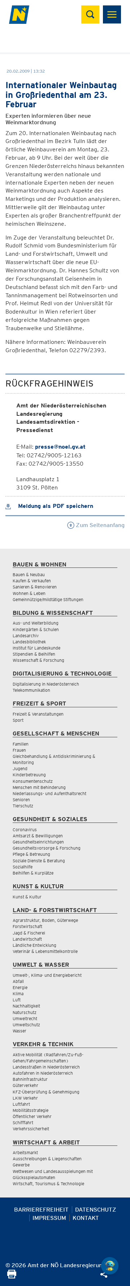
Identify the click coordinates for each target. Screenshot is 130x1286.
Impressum (49, 1217)
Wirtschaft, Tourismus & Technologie (48, 1183)
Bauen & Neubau (29, 574)
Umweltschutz (26, 1024)
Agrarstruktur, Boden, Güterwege (45, 920)
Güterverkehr (25, 1085)
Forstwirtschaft (27, 926)
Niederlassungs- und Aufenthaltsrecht (49, 793)
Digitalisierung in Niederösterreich (46, 684)
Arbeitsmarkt (25, 1152)
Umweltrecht (25, 1018)
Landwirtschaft (27, 939)
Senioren (21, 799)
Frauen (19, 750)
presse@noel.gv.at (60, 446)
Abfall (18, 981)
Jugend (20, 768)
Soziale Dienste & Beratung (39, 860)
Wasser (19, 1030)
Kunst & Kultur (27, 896)
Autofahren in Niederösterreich (43, 1073)
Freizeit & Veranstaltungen (38, 714)
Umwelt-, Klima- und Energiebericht (47, 975)
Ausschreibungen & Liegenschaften (47, 1158)
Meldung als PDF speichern (54, 505)
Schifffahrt (23, 1122)
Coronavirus (25, 829)
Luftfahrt (21, 1104)
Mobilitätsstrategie (30, 1110)
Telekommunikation (31, 690)
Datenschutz (95, 1209)
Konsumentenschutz (33, 781)
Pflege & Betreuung (31, 854)
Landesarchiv (26, 635)
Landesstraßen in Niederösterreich (46, 1067)
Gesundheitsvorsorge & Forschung (47, 848)
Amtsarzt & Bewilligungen (38, 835)
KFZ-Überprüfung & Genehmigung (46, 1092)
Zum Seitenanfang (99, 525)
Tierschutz (23, 805)
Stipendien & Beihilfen (34, 654)
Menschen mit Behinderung (39, 787)
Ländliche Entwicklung (34, 945)
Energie (20, 987)
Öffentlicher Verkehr (32, 1116)
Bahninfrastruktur (30, 1079)
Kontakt (86, 1217)
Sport (18, 720)
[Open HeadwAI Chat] (109, 1265)
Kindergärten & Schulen (36, 629)
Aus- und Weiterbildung (35, 623)
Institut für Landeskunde (36, 648)
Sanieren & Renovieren (35, 587)
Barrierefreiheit (41, 1209)
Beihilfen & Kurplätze (33, 873)
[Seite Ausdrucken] (11, 1276)
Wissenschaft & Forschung (38, 660)
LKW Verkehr (25, 1098)
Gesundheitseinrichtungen (38, 842)
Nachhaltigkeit (26, 1006)
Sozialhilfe (22, 866)
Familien (21, 744)
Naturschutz (24, 1012)
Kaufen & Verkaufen (32, 580)
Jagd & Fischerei (29, 933)
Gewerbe (21, 1165)
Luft (17, 999)
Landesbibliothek (29, 641)
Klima (18, 993)
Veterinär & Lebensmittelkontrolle (45, 951)
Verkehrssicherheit (31, 1128)
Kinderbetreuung (29, 774)
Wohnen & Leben (29, 593)
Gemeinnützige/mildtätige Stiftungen (48, 599)
